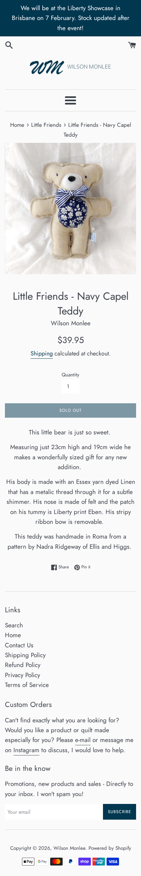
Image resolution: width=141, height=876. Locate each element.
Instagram (26, 750)
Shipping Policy (25, 655)
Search (14, 625)
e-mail (83, 739)
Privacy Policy (22, 675)
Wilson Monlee (69, 848)
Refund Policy (22, 664)
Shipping (41, 353)
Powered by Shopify (110, 848)
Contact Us (19, 645)
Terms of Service (27, 684)
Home (13, 635)
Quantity (70, 374)
